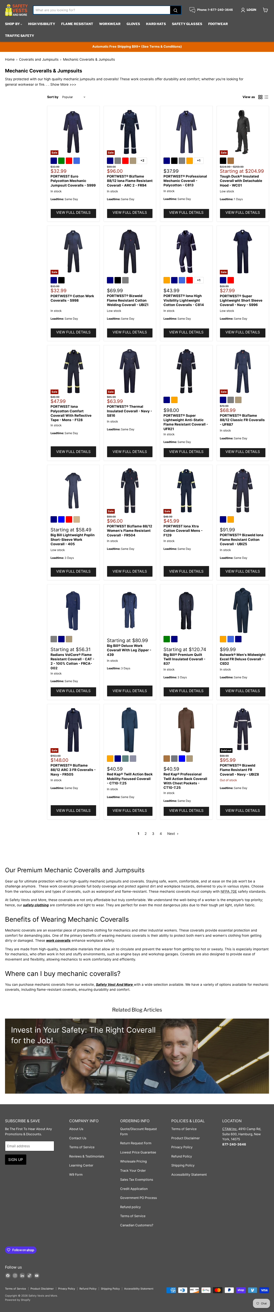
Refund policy (130, 1207)
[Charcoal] (175, 759)
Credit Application (134, 1189)
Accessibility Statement (189, 1174)
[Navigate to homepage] (16, 10)
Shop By (12, 24)
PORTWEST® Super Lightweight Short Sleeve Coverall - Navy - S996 (241, 300)
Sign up (15, 1159)
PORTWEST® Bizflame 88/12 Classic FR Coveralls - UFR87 (242, 420)
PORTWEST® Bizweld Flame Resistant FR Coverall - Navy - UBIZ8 (239, 769)
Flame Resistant (77, 24)
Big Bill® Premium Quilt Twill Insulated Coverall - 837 (184, 659)
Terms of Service (81, 1147)
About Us (76, 1129)
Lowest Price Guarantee (138, 1152)
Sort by (52, 97)
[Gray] (118, 161)
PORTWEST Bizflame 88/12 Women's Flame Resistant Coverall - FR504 (129, 530)
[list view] (266, 97)
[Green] (62, 161)
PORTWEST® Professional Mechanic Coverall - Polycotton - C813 (185, 180)
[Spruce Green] (126, 759)
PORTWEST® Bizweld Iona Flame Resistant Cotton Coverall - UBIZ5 (241, 539)
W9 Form (76, 1174)
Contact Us (77, 1138)
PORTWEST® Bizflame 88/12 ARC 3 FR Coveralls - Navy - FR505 (73, 769)
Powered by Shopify (17, 1299)
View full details (73, 212)
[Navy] (54, 161)
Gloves (133, 24)
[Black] (175, 161)
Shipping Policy (183, 1165)
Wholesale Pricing (133, 1161)
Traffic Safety (19, 36)
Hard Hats (156, 24)
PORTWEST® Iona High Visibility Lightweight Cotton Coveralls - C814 (183, 300)
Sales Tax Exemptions (136, 1180)
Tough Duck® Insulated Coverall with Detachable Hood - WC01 (241, 180)
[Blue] (62, 520)
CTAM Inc (229, 1129)
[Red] (69, 161)
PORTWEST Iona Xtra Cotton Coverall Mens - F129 (183, 530)
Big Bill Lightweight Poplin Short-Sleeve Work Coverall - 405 (73, 539)
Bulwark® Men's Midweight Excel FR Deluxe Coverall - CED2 (243, 659)
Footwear (218, 24)
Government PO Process (138, 1198)
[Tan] (77, 520)
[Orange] (190, 161)
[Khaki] (133, 161)
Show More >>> (63, 84)
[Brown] (231, 161)
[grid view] (260, 97)
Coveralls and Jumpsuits (39, 59)
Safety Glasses (187, 24)
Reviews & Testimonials (86, 1156)
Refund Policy (181, 1156)
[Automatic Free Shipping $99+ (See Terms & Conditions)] (137, 47)
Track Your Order (133, 1170)
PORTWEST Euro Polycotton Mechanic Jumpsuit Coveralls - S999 (73, 180)
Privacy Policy (182, 1147)
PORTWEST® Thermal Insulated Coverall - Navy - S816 (129, 411)
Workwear (110, 24)
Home (10, 59)
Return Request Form (135, 1143)
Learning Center (81, 1165)
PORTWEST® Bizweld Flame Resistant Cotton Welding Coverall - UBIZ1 (127, 300)
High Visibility (41, 24)
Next (171, 834)
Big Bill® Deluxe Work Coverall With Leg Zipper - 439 (129, 650)
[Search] (175, 10)
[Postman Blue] (133, 759)
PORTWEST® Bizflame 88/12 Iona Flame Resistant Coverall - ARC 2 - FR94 (130, 180)
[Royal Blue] (77, 161)
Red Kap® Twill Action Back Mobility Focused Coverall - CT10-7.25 (130, 778)
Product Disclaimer (185, 1138)
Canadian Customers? (136, 1225)
